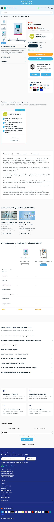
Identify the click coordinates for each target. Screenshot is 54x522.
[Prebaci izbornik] (2, 8)
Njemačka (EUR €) (7, 508)
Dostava (36, 30)
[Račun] (49, 8)
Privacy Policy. (25, 462)
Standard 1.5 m (33, 45)
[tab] (8, 154)
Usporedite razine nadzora (41, 37)
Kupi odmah (40, 58)
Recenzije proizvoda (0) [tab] (14, 428)
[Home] (1, 16)
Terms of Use (18, 462)
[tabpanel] (27, 176)
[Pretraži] (51, 12)
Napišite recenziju (27, 439)
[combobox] (27, 12)
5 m (41, 45)
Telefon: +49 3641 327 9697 (7, 475)
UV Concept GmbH (9, 518)
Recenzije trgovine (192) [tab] (39, 428)
